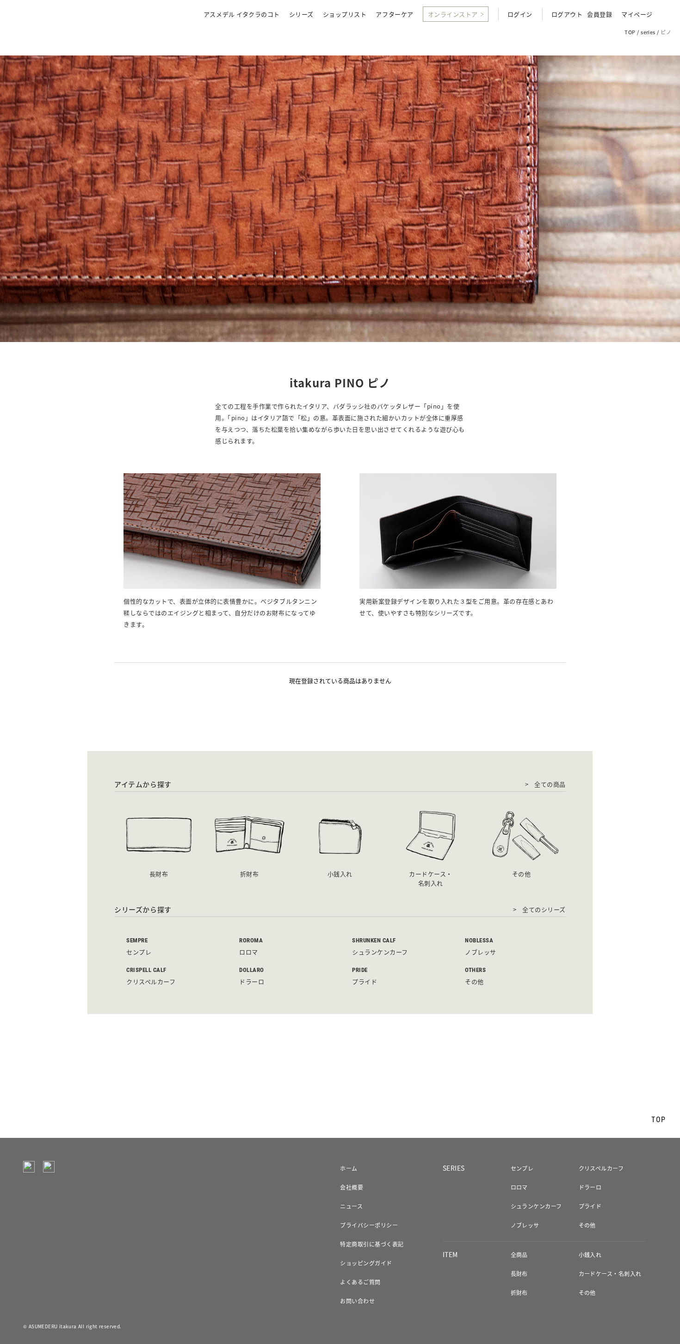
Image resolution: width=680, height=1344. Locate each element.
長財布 (519, 1274)
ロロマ (519, 1187)
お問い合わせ (357, 1301)
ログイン (519, 14)
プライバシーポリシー (369, 1225)
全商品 (519, 1255)
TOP (629, 32)
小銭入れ (590, 1255)
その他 (587, 1225)
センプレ (522, 1168)
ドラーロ (590, 1187)
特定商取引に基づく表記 (371, 1244)
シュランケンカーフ (536, 1206)
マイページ (637, 14)
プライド (590, 1206)
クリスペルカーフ (601, 1168)
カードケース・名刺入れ (610, 1274)
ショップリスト (345, 14)
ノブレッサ (525, 1225)
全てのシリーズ (544, 909)
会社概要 (351, 1187)
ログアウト (567, 14)
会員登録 (599, 14)
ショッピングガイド (366, 1263)
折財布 (519, 1293)
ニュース (351, 1206)
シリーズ (301, 14)
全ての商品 (550, 784)
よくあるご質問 (360, 1282)
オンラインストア (453, 14)
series (648, 32)
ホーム (348, 1168)
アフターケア (394, 14)
